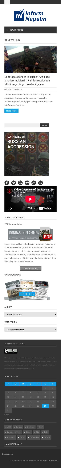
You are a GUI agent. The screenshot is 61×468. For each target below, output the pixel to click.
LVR (46, 432)
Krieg (28, 432)
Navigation (16, 30)
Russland (11, 437)
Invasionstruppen (14, 432)
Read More (11, 111)
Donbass (30, 427)
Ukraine (47, 437)
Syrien (22, 437)
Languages (7, 454)
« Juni (6, 414)
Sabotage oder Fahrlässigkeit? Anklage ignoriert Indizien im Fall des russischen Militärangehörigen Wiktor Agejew (27, 80)
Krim (37, 432)
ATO (9, 427)
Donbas (19, 427)
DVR (41, 427)
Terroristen (34, 437)
